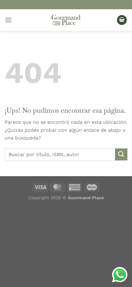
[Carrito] (122, 20)
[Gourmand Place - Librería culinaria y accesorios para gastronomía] (66, 20)
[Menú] (8, 19)
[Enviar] (121, 154)
